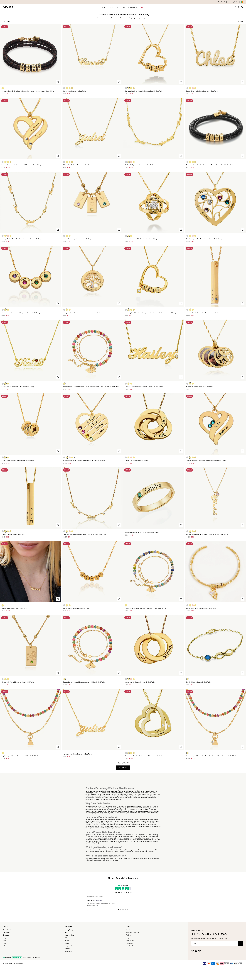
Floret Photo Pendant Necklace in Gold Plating (200, 386)
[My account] (239, 7)
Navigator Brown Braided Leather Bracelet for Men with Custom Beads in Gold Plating (28, 91)
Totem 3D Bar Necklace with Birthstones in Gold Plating (202, 313)
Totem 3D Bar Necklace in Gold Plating (13, 534)
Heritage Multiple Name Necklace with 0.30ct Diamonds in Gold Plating (84, 534)
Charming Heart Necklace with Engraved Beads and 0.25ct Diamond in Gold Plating (150, 313)
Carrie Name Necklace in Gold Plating (74, 91)
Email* (195, 943)
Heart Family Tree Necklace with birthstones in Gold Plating (204, 239)
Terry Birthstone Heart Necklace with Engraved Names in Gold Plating (84, 460)
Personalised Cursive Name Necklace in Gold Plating (202, 91)
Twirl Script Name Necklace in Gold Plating (14, 608)
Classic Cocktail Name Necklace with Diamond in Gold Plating (144, 386)
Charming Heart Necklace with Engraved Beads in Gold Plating (144, 91)
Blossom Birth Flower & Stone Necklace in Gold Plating (18, 682)
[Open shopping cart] (242, 7)
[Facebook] (192, 950)
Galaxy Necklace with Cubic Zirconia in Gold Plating (141, 239)
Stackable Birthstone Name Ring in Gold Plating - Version (142, 532)
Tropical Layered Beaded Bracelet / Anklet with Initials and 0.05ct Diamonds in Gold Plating (91, 386)
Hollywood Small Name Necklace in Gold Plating (77, 754)
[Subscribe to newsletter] (240, 943)
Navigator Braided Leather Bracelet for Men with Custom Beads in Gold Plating (210, 165)
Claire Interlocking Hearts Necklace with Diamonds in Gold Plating (145, 756)
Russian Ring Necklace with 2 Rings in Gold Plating (140, 682)
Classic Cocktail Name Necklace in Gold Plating (77, 165)
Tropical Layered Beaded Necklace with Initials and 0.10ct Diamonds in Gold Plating (211, 756)
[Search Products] (235, 7)
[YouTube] (199, 950)
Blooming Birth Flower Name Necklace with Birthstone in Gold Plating (207, 534)
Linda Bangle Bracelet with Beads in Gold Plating (201, 608)
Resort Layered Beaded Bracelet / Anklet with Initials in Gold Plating (145, 608)
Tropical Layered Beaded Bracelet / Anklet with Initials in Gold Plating (84, 682)
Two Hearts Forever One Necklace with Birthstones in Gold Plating (206, 460)
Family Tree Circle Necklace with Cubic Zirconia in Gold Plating (82, 313)
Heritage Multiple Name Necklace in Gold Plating (140, 165)
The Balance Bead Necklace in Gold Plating (76, 608)
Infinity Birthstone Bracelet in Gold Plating (198, 682)
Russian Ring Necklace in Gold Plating (136, 460)
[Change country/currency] (240, 2)
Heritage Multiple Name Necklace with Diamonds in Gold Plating (21, 239)
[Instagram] (196, 950)
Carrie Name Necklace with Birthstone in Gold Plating (18, 386)
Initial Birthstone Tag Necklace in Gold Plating (77, 239)
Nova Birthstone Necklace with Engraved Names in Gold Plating (21, 313)
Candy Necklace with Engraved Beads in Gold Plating (18, 460)
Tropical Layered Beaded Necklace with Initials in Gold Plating (20, 756)
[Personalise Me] (58, 82)
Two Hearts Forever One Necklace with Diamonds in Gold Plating (21, 165)
